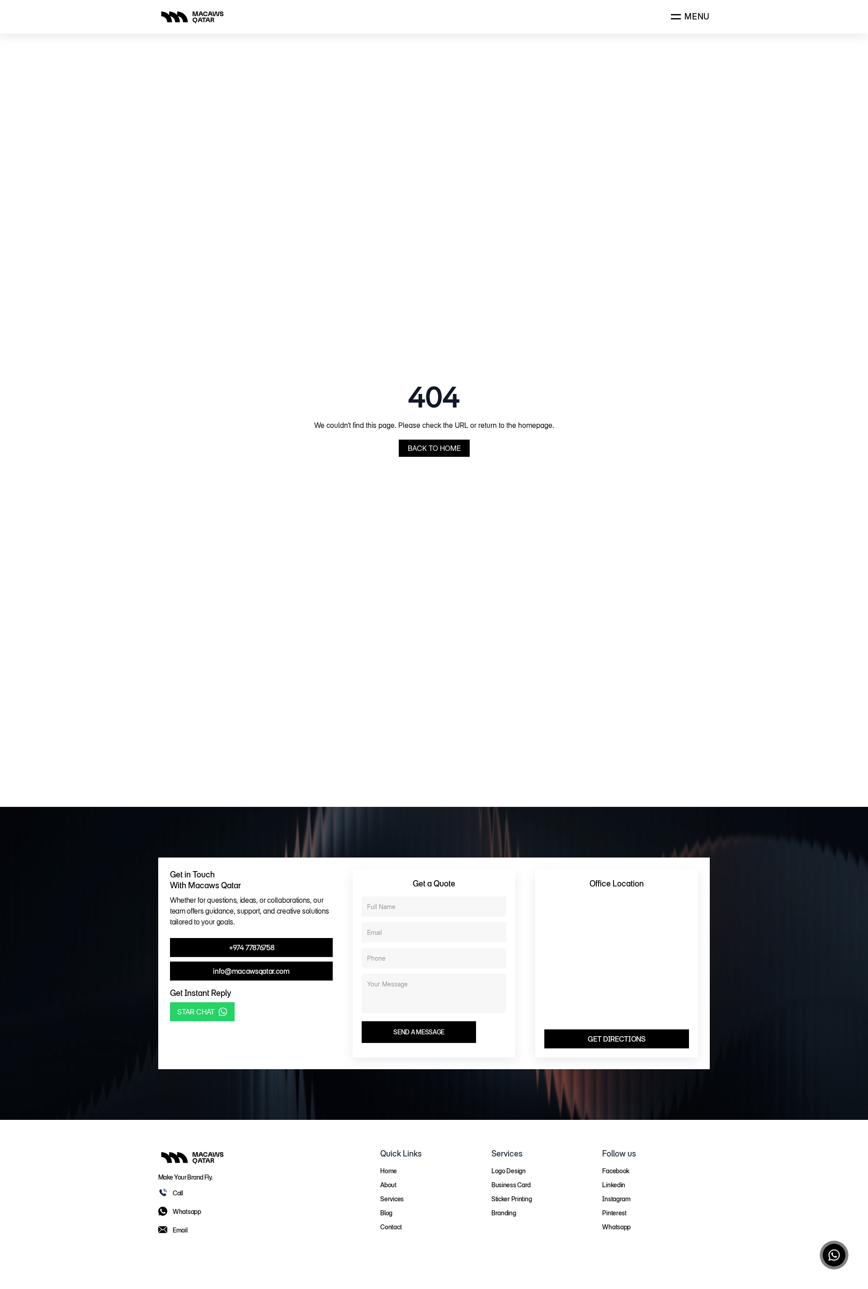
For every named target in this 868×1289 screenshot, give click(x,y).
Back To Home (434, 448)
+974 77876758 (251, 947)
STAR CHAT (196, 1011)
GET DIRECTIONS (617, 1038)
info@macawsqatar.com (251, 971)
